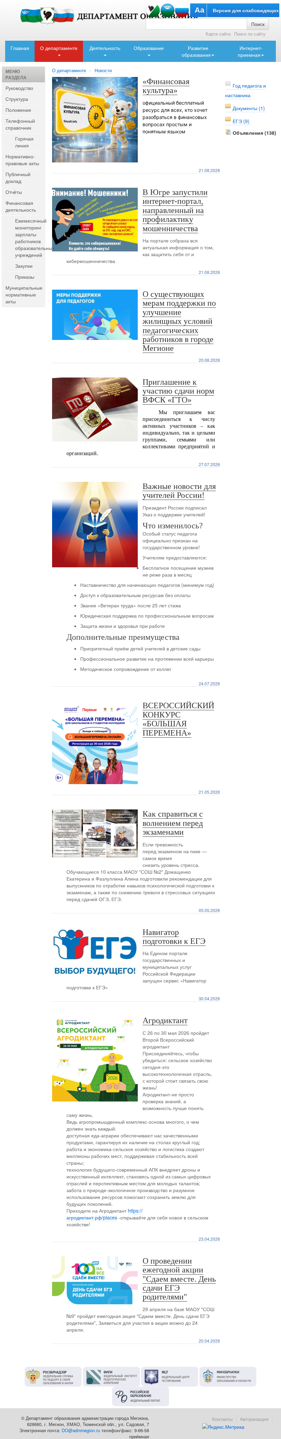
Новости (103, 70)
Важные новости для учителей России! (179, 491)
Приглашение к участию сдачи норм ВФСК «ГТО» (178, 391)
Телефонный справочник (20, 124)
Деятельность (104, 47)
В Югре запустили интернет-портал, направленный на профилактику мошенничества (175, 210)
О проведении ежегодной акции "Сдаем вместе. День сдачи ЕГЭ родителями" (179, 1279)
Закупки (24, 265)
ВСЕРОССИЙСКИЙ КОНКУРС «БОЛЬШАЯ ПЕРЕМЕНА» (178, 719)
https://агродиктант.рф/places (104, 1214)
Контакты (222, 1418)
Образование (149, 47)
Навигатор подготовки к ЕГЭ (174, 937)
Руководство (19, 87)
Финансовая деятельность (20, 206)
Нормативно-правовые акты (22, 160)
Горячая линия (24, 142)
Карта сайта (218, 34)
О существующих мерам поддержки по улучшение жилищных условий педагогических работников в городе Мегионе (179, 321)
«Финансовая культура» (166, 86)
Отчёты (13, 191)
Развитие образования (196, 51)
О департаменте (58, 47)
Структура (16, 98)
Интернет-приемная (250, 51)
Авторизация (254, 1418)
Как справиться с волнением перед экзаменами (173, 822)
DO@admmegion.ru (81, 1430)
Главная (20, 47)
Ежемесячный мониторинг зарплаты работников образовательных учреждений (34, 237)
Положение (18, 109)
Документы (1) (249, 108)
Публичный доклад (17, 177)
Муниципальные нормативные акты (23, 294)
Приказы (24, 276)
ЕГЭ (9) (241, 121)
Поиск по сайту (250, 34)
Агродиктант (165, 1020)
